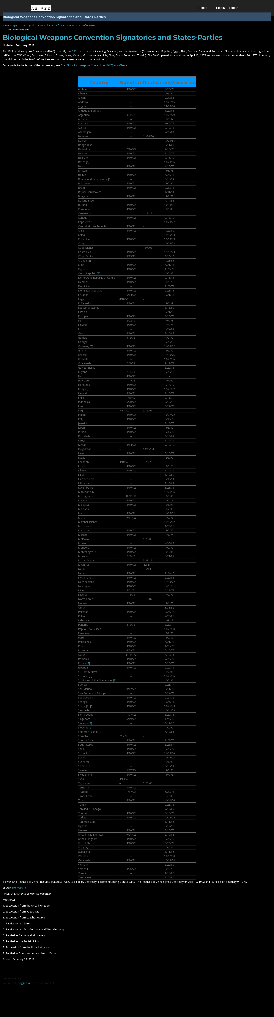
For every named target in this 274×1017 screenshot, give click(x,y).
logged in (24, 983)
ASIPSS (41, 7)
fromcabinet (64, 25)
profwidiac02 (88, 25)
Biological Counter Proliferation (40, 25)
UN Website (19, 887)
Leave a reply (10, 25)
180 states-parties (83, 51)
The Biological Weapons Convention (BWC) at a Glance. (94, 65)
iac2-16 (76, 25)
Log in (234, 8)
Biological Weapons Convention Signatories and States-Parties (112, 37)
